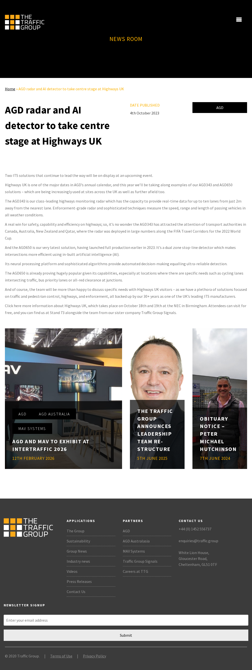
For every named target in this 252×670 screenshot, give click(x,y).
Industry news (78, 561)
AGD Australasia (136, 541)
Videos (72, 571)
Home (10, 88)
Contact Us (76, 591)
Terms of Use (61, 655)
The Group (75, 530)
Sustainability (78, 541)
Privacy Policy (94, 655)
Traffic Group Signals (140, 561)
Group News (77, 551)
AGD (219, 107)
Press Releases (79, 581)
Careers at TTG (135, 571)
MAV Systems (134, 551)
